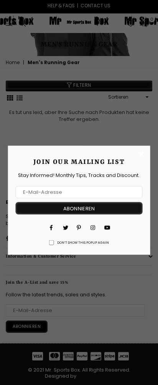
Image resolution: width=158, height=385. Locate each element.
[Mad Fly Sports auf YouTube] (107, 227)
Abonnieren (79, 208)
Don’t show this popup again (83, 243)
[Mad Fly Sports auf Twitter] (65, 227)
